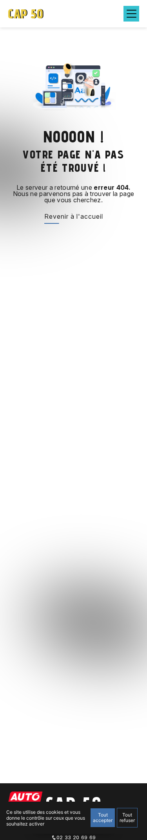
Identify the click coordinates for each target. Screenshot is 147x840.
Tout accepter (103, 817)
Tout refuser (127, 817)
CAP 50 (25, 13)
